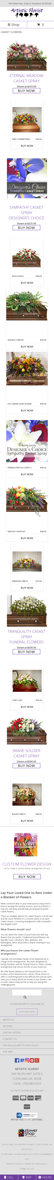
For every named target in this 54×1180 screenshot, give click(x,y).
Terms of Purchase (35, 1164)
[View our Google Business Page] (22, 1061)
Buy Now (26, 90)
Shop (15, 24)
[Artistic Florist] (27, 17)
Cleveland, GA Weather (13, 1154)
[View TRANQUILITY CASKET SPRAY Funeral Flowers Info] (27, 611)
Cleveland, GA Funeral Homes (18, 1144)
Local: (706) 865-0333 (27, 1083)
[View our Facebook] (17, 1061)
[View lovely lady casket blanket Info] (27, 681)
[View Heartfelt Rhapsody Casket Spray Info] (27, 498)
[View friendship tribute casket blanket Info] (27, 561)
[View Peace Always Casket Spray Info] (27, 256)
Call (10, 1177)
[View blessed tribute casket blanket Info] (27, 795)
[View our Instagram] (27, 1061)
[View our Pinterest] (32, 1061)
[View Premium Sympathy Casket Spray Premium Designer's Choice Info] (27, 441)
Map (28, 1177)
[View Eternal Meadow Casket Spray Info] (27, 55)
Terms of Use (27, 1168)
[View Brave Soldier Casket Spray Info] (27, 730)
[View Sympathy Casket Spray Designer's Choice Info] (27, 178)
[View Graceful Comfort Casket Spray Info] (27, 304)
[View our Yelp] (37, 1061)
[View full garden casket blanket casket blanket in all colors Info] (27, 368)
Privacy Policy (14, 1164)
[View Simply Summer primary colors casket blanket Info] (27, 119)
